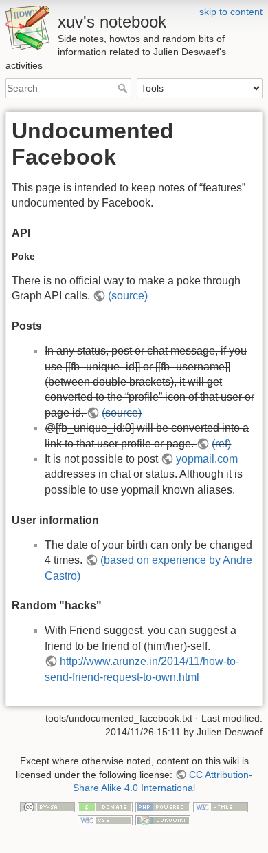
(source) (128, 296)
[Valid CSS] (105, 819)
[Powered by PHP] (162, 806)
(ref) (221, 444)
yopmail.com (207, 459)
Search (124, 88)
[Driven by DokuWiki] (162, 819)
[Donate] (105, 806)
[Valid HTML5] (220, 806)
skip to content (231, 11)
